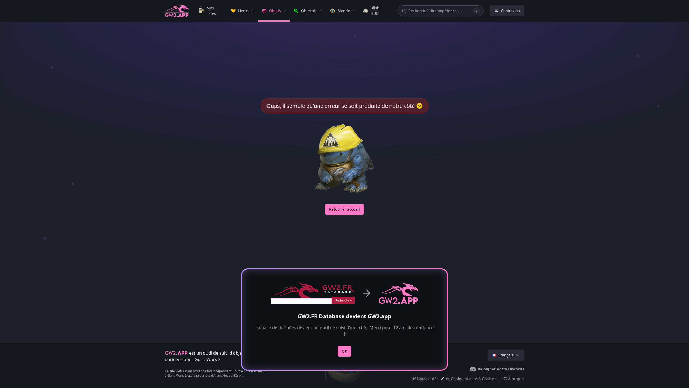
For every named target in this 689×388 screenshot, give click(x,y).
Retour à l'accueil (344, 209)
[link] (211, 11)
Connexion (510, 10)
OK (344, 351)
